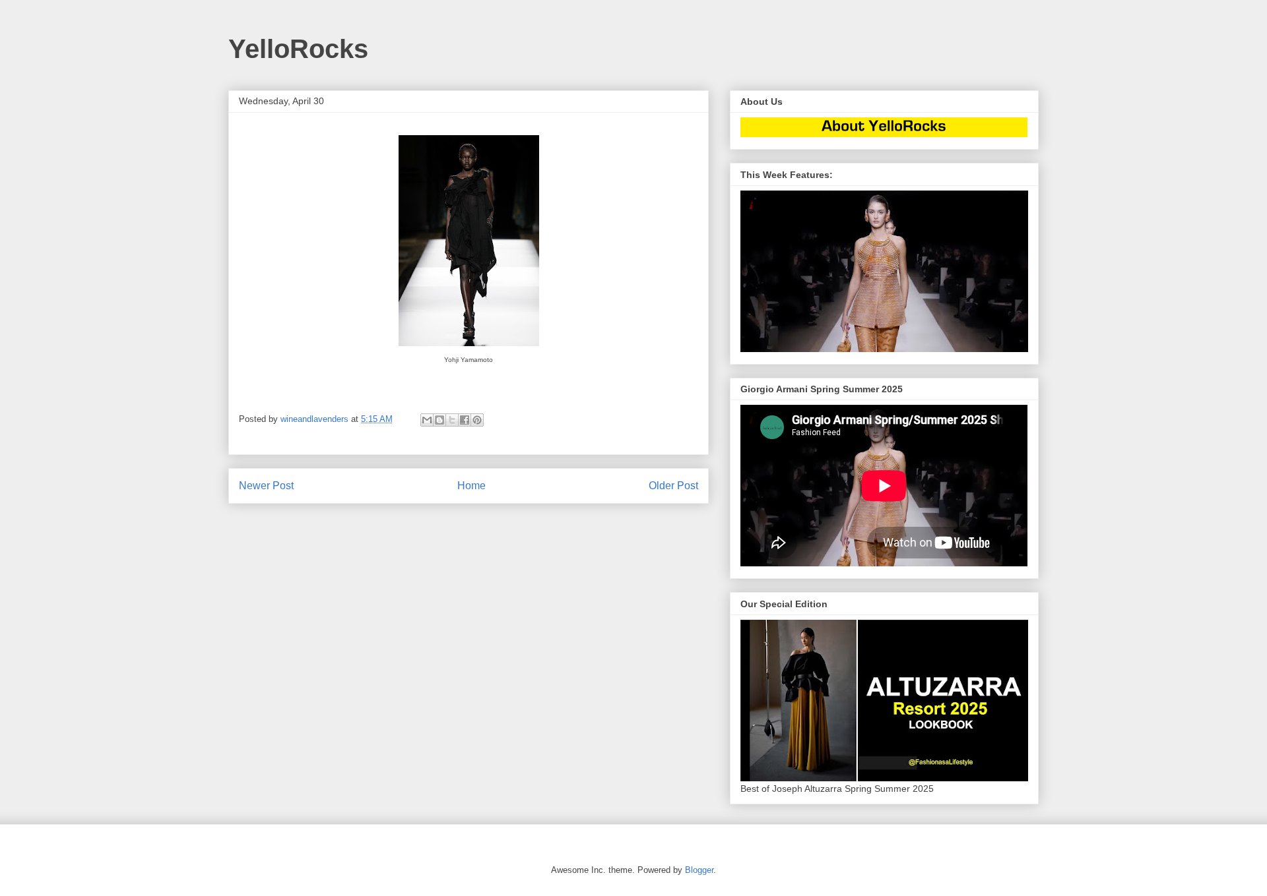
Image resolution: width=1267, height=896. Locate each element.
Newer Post (266, 485)
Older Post (673, 485)
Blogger (699, 870)
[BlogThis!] (439, 420)
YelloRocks (298, 48)
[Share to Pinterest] (477, 420)
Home (471, 485)
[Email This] (427, 420)
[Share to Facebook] (464, 420)
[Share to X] (452, 420)
